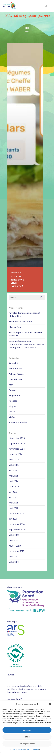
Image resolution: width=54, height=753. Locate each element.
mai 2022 (13, 502)
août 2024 (14, 459)
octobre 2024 (15, 454)
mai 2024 (13, 475)
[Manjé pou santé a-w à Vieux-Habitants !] (25, 167)
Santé (12, 411)
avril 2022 (13, 508)
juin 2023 (13, 492)
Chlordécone (15, 379)
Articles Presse (16, 374)
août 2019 (13, 556)
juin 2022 (13, 497)
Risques (12, 406)
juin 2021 (13, 518)
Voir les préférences (27, 744)
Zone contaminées (18, 422)
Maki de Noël (15, 327)
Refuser (27, 737)
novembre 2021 (16, 513)
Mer (11, 384)
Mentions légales (19, 749)
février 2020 (15, 545)
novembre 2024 (17, 448)
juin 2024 (13, 470)
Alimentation (15, 368)
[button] (50, 704)
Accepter (27, 730)
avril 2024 (13, 481)
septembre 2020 (17, 529)
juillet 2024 (14, 465)
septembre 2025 (17, 443)
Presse (12, 390)
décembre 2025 (17, 438)
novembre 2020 (17, 524)
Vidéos (12, 417)
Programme (16, 272)
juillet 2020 (14, 535)
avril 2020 (13, 540)
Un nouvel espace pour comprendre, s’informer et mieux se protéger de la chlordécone (26, 344)
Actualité (13, 363)
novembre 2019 (16, 551)
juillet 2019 (14, 562)
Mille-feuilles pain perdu (20, 321)
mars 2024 (14, 486)
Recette (13, 400)
